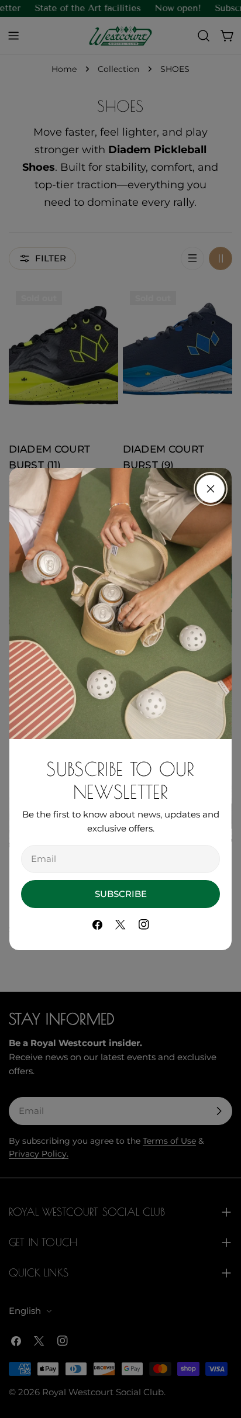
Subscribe (121, 893)
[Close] (211, 489)
